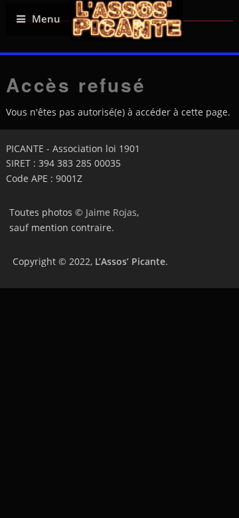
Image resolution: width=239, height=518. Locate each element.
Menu (46, 19)
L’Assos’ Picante (130, 261)
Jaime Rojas (111, 212)
